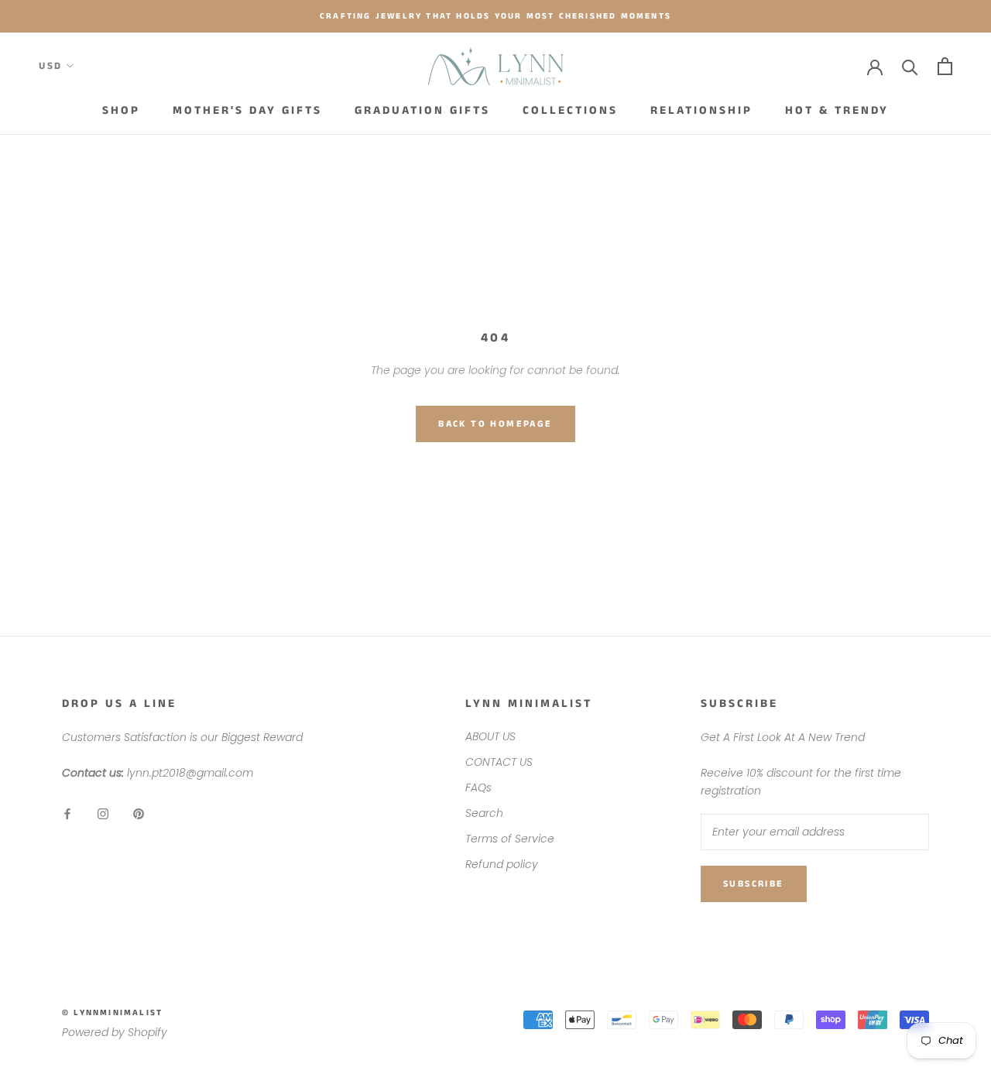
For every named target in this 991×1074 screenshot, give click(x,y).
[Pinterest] (138, 813)
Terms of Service (509, 838)
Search (484, 813)
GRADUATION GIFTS (422, 110)
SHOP (121, 110)
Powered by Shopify (114, 1032)
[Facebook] (67, 813)
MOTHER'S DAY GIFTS (247, 110)
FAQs (478, 787)
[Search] (910, 66)
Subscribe (753, 883)
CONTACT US (499, 762)
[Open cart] (945, 66)
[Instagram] (103, 813)
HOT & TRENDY (837, 110)
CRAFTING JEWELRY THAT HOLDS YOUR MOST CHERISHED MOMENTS (495, 16)
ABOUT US (490, 736)
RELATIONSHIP (701, 110)
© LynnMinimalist (112, 1013)
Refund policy (501, 864)
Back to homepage (495, 424)
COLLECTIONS (570, 110)
